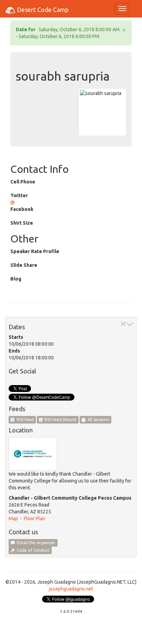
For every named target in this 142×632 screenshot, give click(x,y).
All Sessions (97, 419)
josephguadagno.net (71, 589)
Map (13, 518)
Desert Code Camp (42, 9)
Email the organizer (35, 542)
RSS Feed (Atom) (59, 419)
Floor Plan (34, 518)
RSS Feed (24, 419)
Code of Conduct (32, 550)
